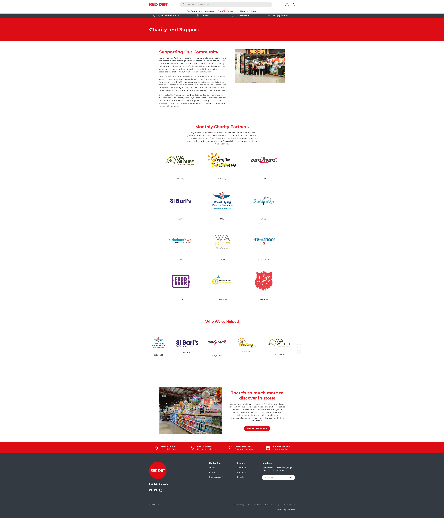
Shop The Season (226, 11)
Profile (212, 472)
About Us (241, 468)
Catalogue (210, 11)
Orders (212, 468)
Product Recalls (289, 505)
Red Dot (157, 505)
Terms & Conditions (255, 505)
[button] (293, 4)
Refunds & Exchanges (272, 505)
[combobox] (226, 4)
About (243, 11)
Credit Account (216, 477)
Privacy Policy (239, 505)
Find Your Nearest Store (257, 428)
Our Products (193, 11)
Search (240, 477)
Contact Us (242, 472)
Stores (254, 11)
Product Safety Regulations (285, 510)
